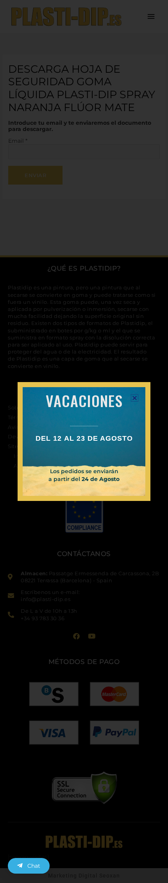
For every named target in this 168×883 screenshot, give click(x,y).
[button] (135, 398)
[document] (84, 441)
